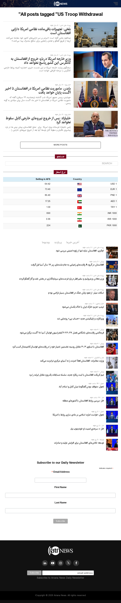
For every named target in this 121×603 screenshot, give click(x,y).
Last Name (61, 502)
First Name (60, 487)
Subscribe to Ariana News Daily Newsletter (60, 578)
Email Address (60, 472)
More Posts (60, 144)
